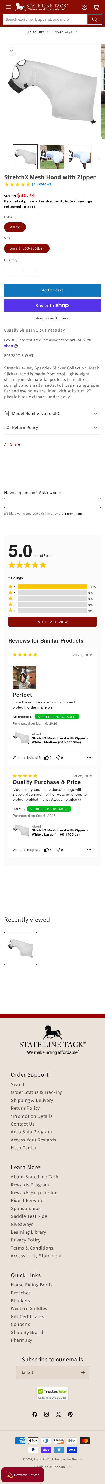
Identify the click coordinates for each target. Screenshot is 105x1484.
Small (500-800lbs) (27, 248)
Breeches (21, 1293)
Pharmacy (21, 1340)
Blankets (20, 1301)
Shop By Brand (27, 1332)
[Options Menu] (89, 757)
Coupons (20, 1324)
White (15, 227)
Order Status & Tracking (37, 1092)
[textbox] (52, 503)
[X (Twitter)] (58, 1415)
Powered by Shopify (68, 1459)
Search (18, 1084)
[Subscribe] (83, 1372)
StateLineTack (44, 1459)
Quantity (11, 260)
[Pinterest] (70, 1415)
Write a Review (52, 621)
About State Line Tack (35, 1177)
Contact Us (23, 1124)
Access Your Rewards (33, 1140)
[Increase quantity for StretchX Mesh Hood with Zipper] (36, 271)
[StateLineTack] (41, 7)
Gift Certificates (27, 1317)
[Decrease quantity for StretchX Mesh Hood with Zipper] (10, 271)
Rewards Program (30, 1185)
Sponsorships (26, 1208)
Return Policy (25, 1108)
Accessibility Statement (36, 1256)
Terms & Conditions (32, 1248)
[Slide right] (99, 158)
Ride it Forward (27, 1200)
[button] (52, 414)
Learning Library (28, 1232)
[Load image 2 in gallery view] (52, 157)
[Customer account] (84, 7)
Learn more (73, 513)
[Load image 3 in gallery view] (79, 157)
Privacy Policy (25, 1240)
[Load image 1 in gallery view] (25, 157)
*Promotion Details (32, 1116)
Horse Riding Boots (32, 1285)
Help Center (24, 1148)
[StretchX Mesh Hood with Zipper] (20, 948)
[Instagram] (46, 1415)
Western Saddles (29, 1308)
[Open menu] (9, 7)
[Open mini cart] (96, 7)
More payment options (52, 318)
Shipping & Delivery (32, 1100)
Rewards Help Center (34, 1193)
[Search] (95, 19)
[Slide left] (6, 158)
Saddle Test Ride (29, 1216)
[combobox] (52, 19)
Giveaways (22, 1224)
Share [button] (15, 444)
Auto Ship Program (31, 1132)
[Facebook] (35, 1415)
